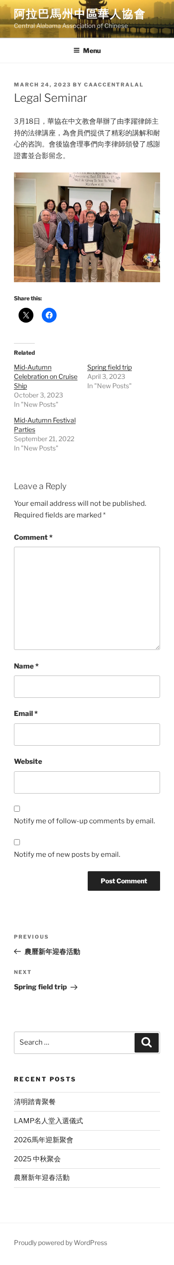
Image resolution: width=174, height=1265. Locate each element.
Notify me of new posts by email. (67, 854)
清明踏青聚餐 (35, 1102)
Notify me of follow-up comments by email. (84, 821)
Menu (92, 50)
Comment (33, 537)
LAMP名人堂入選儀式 (48, 1121)
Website (28, 761)
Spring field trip (109, 367)
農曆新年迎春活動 (42, 1177)
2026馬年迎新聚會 (43, 1140)
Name (26, 666)
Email (26, 713)
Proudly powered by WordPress (60, 1242)
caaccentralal (114, 84)
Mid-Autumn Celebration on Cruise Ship (45, 376)
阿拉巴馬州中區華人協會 (80, 13)
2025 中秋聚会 (37, 1159)
